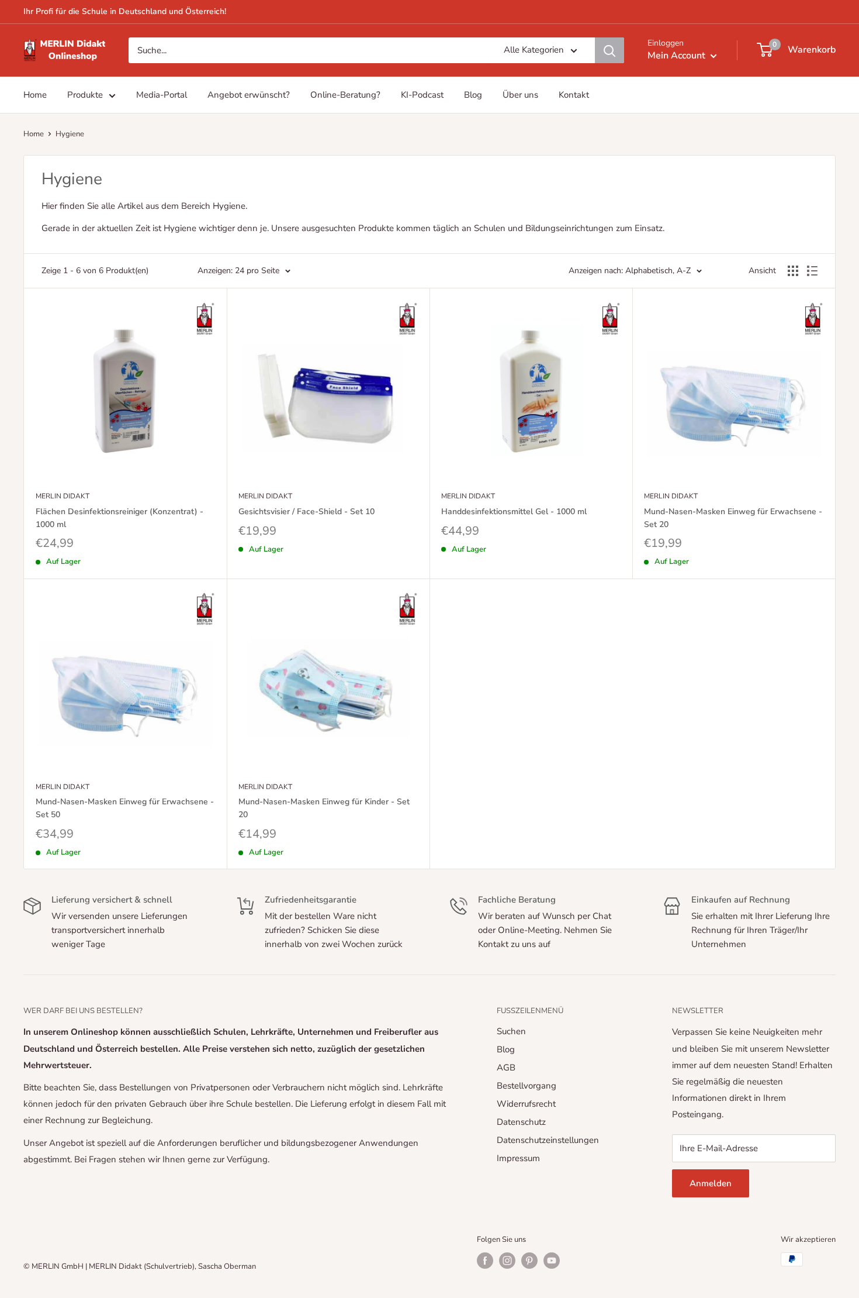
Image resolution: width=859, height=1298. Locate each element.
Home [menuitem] (35, 95)
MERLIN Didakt (62, 496)
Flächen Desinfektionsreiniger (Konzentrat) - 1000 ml (119, 518)
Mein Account (677, 55)
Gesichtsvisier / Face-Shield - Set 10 (306, 511)
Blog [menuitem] (473, 95)
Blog (506, 1049)
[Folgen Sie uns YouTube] (551, 1260)
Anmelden (711, 1183)
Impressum (518, 1158)
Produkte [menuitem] (85, 95)
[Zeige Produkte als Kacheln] (793, 271)
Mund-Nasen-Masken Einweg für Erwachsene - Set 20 (733, 518)
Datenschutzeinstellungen (548, 1140)
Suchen (511, 1031)
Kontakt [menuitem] (574, 95)
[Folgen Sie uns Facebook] (485, 1260)
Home (33, 134)
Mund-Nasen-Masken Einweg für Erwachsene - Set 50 (125, 808)
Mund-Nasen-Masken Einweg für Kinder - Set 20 (324, 808)
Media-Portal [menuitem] (161, 95)
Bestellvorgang (526, 1086)
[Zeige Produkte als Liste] (812, 271)
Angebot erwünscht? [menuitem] (248, 95)
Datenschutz (521, 1122)
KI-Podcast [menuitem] (422, 95)
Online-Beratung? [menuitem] (345, 95)
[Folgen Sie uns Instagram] (507, 1260)
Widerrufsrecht (526, 1104)
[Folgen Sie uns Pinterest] (529, 1260)
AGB (506, 1067)
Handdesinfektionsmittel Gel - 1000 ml (514, 511)
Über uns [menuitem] (520, 95)
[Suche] (609, 50)
